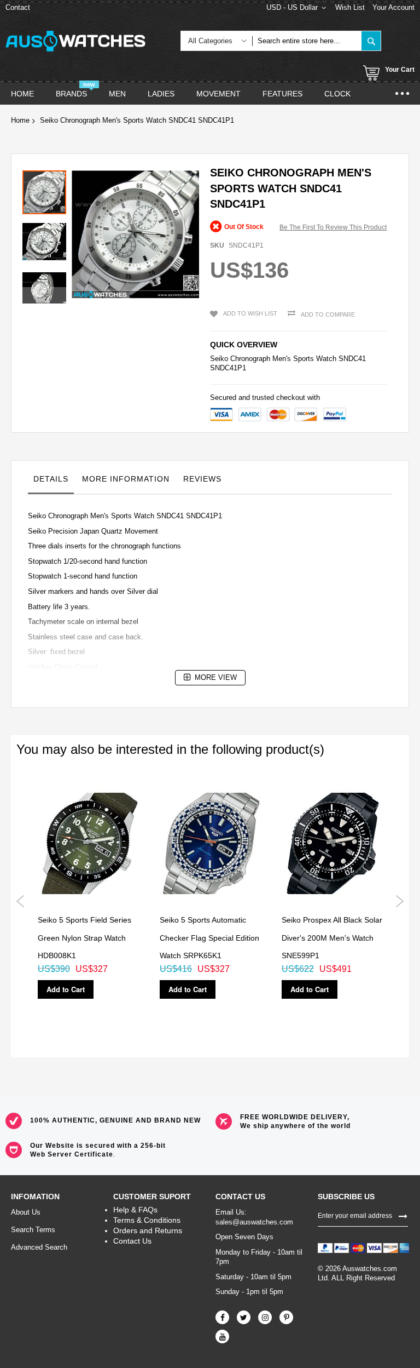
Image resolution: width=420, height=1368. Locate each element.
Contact (17, 7)
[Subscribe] (403, 1215)
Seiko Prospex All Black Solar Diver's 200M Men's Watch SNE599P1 (332, 937)
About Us (25, 1212)
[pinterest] (286, 1317)
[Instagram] (265, 1317)
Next (399, 901)
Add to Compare (328, 314)
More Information (126, 478)
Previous (20, 901)
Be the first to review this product (333, 227)
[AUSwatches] (75, 41)
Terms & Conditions (146, 1220)
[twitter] (243, 1317)
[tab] (51, 481)
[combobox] (306, 40)
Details (50, 478)
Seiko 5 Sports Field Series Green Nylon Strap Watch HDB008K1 (84, 937)
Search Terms (33, 1230)
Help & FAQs (135, 1209)
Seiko (219, 358)
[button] (47, 239)
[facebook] (222, 1317)
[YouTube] (222, 1336)
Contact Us (132, 1241)
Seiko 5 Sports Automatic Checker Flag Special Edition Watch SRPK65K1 (209, 937)
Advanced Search (39, 1247)
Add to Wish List (250, 313)
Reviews (202, 478)
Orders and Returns (147, 1230)
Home (20, 120)
